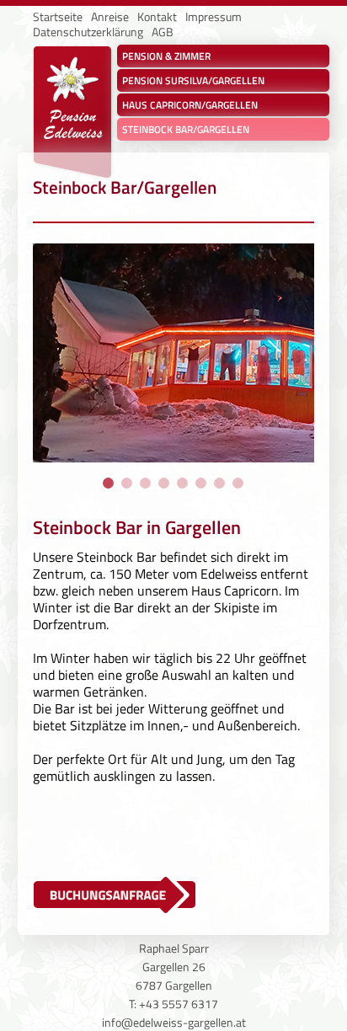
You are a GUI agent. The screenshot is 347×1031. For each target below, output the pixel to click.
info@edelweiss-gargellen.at (174, 1022)
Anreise (110, 16)
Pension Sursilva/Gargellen (193, 80)
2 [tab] (127, 483)
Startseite (58, 16)
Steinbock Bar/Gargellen (185, 129)
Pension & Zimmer (166, 56)
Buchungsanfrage (95, 892)
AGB (163, 31)
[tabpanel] (173, 357)
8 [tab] (238, 483)
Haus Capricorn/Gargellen (190, 105)
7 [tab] (219, 483)
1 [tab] (108, 483)
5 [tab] (182, 483)
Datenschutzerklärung (88, 31)
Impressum (213, 16)
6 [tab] (201, 483)
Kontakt (157, 16)
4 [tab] (164, 483)
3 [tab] (145, 483)
